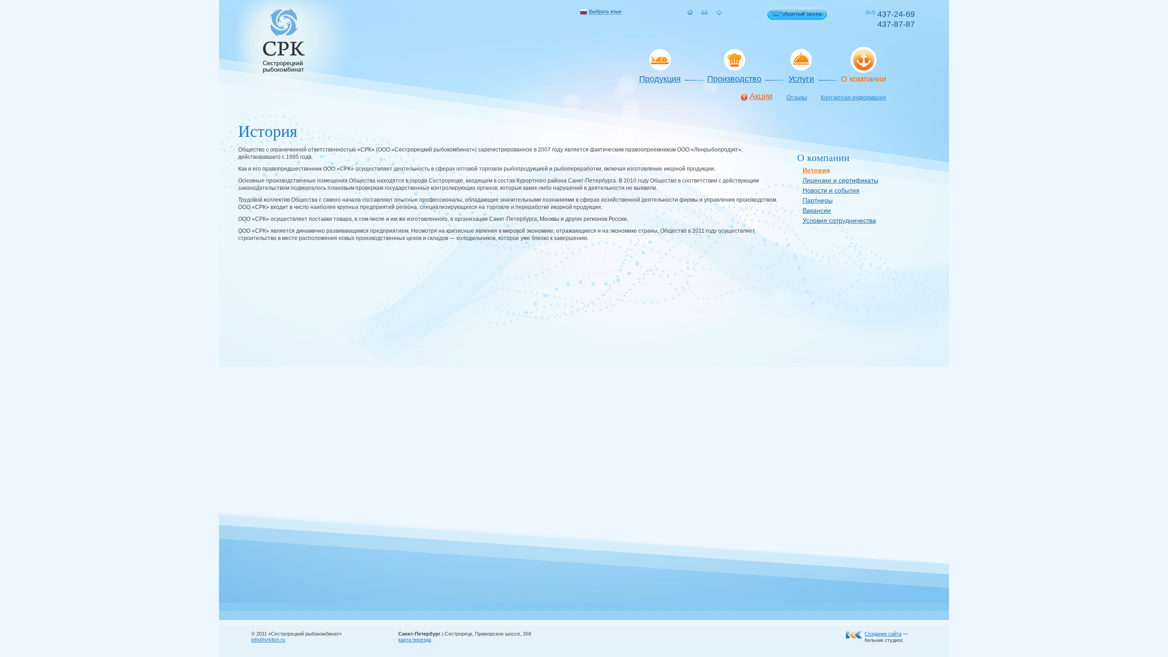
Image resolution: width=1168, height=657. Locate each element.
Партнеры (818, 200)
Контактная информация (853, 97)
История (816, 170)
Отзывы (797, 97)
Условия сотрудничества (839, 220)
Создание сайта (883, 633)
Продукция (660, 78)
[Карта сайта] (719, 12)
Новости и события (831, 190)
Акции (761, 97)
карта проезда (414, 639)
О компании (863, 78)
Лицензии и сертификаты (840, 180)
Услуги (801, 78)
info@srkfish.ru (268, 639)
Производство (734, 78)
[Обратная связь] (704, 12)
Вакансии (817, 210)
